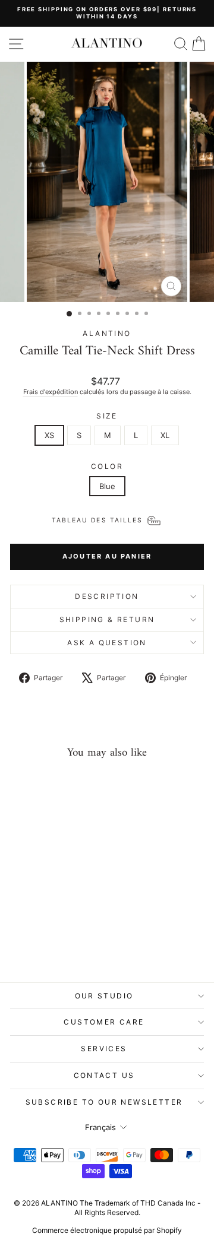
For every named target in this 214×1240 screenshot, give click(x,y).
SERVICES (104, 1048)
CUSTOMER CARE (104, 1021)
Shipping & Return (107, 619)
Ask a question (107, 642)
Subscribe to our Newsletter (104, 1102)
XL (164, 435)
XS (49, 435)
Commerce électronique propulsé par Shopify (107, 1230)
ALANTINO (107, 333)
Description (107, 596)
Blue (107, 486)
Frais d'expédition (50, 392)
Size (107, 415)
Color (107, 466)
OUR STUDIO (104, 995)
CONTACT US (104, 1075)
